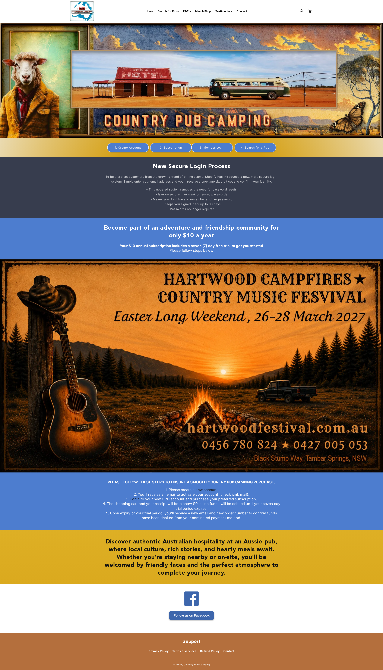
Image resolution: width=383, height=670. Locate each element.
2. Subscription (171, 147)
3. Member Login (212, 147)
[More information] (191, 365)
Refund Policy (210, 651)
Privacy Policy (159, 651)
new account (207, 490)
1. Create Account (128, 147)
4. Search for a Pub (255, 147)
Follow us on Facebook (191, 615)
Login (135, 499)
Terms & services (184, 651)
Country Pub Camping (197, 664)
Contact (228, 651)
